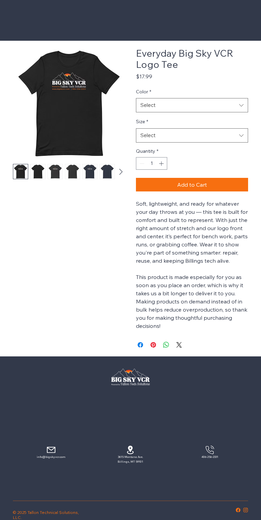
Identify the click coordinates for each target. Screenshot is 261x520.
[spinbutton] (151, 163)
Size (142, 121)
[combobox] (192, 105)
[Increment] (162, 163)
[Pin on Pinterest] (153, 345)
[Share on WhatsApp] (166, 345)
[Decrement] (141, 163)
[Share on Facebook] (140, 345)
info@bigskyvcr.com (51, 457)
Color (143, 92)
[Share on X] (179, 345)
